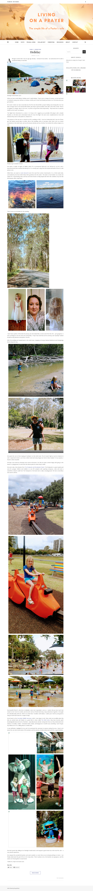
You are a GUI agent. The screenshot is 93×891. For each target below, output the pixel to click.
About (68, 42)
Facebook (9, 1)
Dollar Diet (41, 42)
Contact (75, 42)
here (67, 62)
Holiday (35, 52)
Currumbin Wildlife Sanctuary (24, 718)
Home (17, 42)
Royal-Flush (16, 888)
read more (35, 872)
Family (32, 49)
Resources (60, 42)
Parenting (51, 42)
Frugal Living (31, 42)
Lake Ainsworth (24, 173)
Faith (22, 42)
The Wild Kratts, (46, 720)
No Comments (60, 878)
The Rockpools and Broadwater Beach (34, 467)
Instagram (16, 1)
